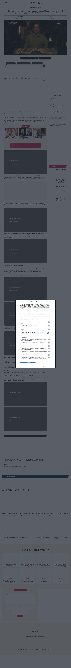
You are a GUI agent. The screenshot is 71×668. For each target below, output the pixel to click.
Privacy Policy (41, 366)
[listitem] (35, 319)
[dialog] (35, 334)
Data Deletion (29, 366)
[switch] (48, 322)
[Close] (53, 302)
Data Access (35, 366)
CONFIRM (28, 362)
